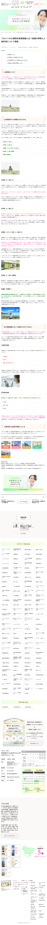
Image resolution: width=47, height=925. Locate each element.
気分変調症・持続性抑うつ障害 (42, 894)
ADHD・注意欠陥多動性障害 (34, 888)
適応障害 (32, 904)
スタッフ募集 (25, 887)
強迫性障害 (19, 419)
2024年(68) (28, 707)
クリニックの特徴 (29, 6)
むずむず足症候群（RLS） (34, 914)
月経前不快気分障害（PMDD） (34, 911)
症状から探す (17, 7)
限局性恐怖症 (33, 919)
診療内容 (12, 7)
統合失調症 (33, 917)
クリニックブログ (8, 32)
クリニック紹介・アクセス (18, 887)
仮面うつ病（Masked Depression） (33, 907)
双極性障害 (33, 882)
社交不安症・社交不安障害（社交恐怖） (34, 901)
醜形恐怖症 (41, 904)
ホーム (12, 6)
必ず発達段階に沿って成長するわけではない (17, 60)
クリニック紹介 (17, 6)
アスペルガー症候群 (42, 883)
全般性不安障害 (42, 906)
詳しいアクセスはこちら (10, 836)
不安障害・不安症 (34, 897)
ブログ (30, 7)
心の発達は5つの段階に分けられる (15, 57)
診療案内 (31, 880)
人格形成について (11, 54)
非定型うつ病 (33, 894)
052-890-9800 (10, 768)
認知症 (40, 910)
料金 (21, 7)
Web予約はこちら (34, 743)
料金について (25, 880)
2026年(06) (5, 707)
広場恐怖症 (41, 917)
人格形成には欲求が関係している (15, 63)
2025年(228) (17, 707)
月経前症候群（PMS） (41, 914)
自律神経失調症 (42, 900)
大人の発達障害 (42, 885)
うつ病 (40, 890)
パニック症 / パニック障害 (42, 897)
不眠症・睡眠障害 (34, 891)
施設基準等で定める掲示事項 (25, 891)
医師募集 (24, 888)
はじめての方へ (23, 6)
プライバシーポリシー (25, 894)
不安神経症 (41, 887)
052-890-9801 (10, 770)
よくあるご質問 (25, 7)
